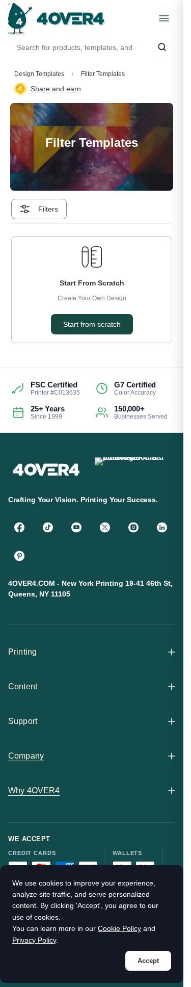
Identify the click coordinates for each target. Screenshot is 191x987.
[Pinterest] (19, 555)
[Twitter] (105, 527)
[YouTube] (76, 527)
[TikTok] (48, 527)
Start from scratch (92, 324)
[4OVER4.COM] (56, 18)
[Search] (162, 47)
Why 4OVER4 (34, 790)
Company (26, 755)
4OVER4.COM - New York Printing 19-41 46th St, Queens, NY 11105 (90, 588)
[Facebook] (19, 527)
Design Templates (39, 73)
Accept (148, 961)
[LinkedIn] (162, 527)
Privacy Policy (34, 940)
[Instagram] (133, 527)
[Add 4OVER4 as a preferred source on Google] (133, 469)
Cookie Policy (119, 928)
